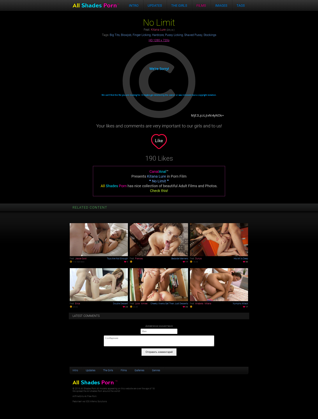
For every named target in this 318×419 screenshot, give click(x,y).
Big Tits (115, 35)
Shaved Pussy (193, 35)
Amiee (144, 303)
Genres (156, 370)
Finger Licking (142, 35)
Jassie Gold (80, 258)
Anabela (199, 303)
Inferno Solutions (98, 401)
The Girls (108, 370)
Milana (208, 303)
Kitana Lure (158, 29)
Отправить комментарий (159, 352)
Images (221, 5)
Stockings (210, 35)
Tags (240, 5)
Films (201, 5)
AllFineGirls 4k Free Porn (85, 396)
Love (137, 303)
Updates (155, 5)
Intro (133, 5)
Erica (77, 303)
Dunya (198, 258)
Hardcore (158, 35)
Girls (179, 5)
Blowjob (126, 35)
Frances (139, 258)
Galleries (139, 370)
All (96, 5)
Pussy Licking (174, 35)
